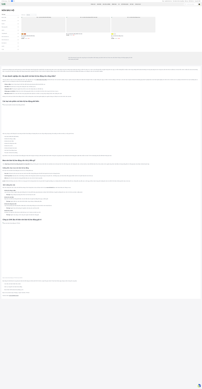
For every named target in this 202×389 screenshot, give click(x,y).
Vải (119, 4)
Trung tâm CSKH (197, 1)
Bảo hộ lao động (106, 4)
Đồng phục (114, 4)
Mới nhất (28, 14)
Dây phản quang (124, 4)
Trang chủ (93, 4)
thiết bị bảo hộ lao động (41, 79)
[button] (106, 4)
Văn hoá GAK (138, 4)
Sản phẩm (99, 4)
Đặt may (131, 4)
